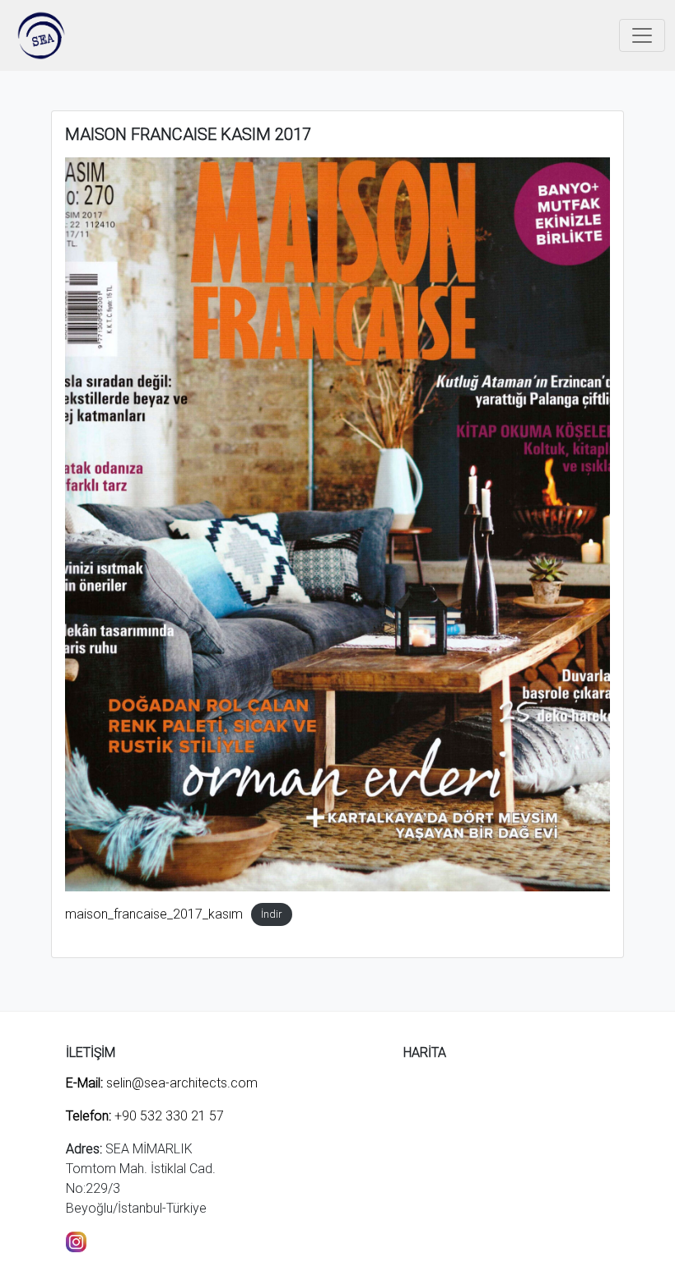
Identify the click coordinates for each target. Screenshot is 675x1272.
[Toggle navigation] (642, 35)
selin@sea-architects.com (162, 1083)
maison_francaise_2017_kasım (154, 914)
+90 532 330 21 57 (145, 1116)
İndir (271, 915)
